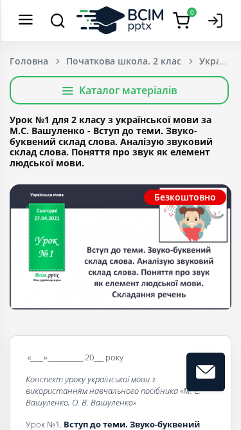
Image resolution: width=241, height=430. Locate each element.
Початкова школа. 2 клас (123, 60)
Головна (29, 60)
